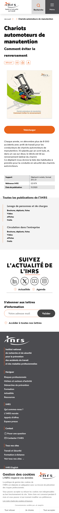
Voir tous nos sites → (14, 458)
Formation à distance (14, 454)
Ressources (9, 397)
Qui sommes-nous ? (13, 409)
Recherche (38, 9)
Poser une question (16, 433)
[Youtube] (34, 281)
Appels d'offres (11, 417)
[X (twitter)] (24, 281)
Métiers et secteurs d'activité (18, 381)
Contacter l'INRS (15, 438)
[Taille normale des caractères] (28, 63)
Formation (9, 389)
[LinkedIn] (15, 281)
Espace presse (11, 421)
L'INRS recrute (11, 413)
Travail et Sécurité (12, 450)
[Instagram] (44, 281)
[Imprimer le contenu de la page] (22, 62)
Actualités (9, 393)
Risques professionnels (15, 377)
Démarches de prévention (16, 385)
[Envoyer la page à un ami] (17, 62)
